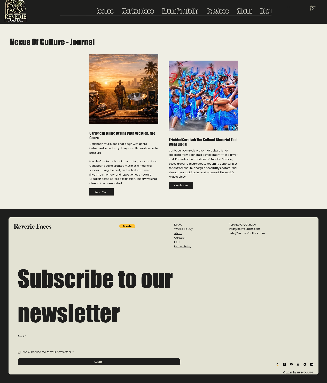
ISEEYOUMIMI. (305, 372)
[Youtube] (291, 364)
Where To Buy (183, 229)
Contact (179, 238)
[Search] (288, 7)
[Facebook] (305, 364)
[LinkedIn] (311, 364)
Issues (178, 225)
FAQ (177, 242)
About (178, 233)
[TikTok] (284, 364)
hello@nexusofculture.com (247, 233)
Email (22, 336)
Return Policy (182, 246)
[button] (313, 8)
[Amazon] (277, 364)
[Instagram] (298, 364)
